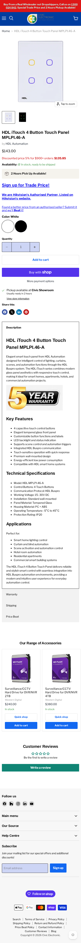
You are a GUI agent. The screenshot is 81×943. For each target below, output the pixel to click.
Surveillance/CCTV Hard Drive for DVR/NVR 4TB (61, 692)
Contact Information (50, 927)
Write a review (40, 767)
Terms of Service (34, 919)
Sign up (58, 868)
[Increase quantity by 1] (35, 247)
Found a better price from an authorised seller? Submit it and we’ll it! (39, 208)
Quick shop (21, 716)
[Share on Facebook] (5, 312)
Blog (53, 931)
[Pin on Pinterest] (26, 312)
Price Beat (12, 616)
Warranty (11, 594)
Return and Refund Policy (49, 923)
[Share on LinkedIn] (19, 312)
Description (13, 327)
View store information (18, 298)
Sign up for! (26, 185)
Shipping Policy (21, 923)
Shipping (11, 605)
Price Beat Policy (24, 927)
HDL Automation (17, 143)
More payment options (40, 281)
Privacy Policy (56, 919)
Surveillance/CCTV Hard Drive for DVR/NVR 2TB (21, 692)
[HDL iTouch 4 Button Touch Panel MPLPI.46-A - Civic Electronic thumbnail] (8, 117)
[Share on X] (12, 312)
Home (6, 31)
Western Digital (13, 699)
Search (17, 919)
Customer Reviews (36, 931)
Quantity (7, 238)
